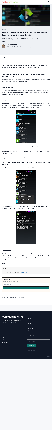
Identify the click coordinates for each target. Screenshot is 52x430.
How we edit (28, 47)
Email (12, 52)
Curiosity (29, 326)
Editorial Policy (5, 342)
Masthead (4, 339)
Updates (29, 323)
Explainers (29, 321)
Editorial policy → (23, 272)
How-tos (29, 318)
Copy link (7, 52)
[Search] (45, 2)
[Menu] (48, 2)
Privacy (48, 356)
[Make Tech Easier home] (11, 1)
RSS (34, 350)
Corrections (4, 344)
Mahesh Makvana (12, 44)
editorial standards (14, 297)
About (3, 337)
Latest (28, 330)
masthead (22, 297)
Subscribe (26, 287)
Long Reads (30, 328)
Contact (3, 347)
